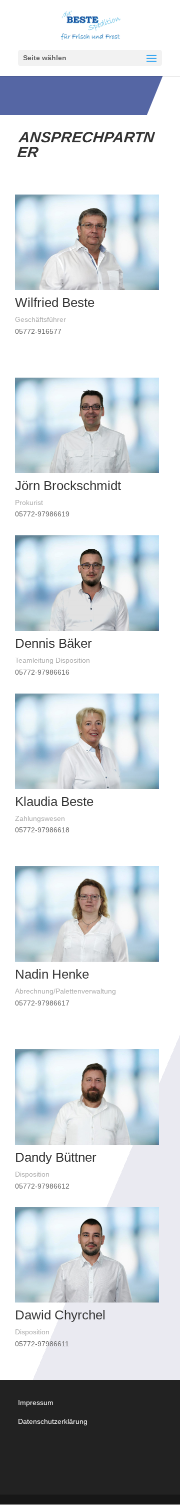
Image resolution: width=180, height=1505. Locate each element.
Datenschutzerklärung (53, 1421)
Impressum (36, 1402)
